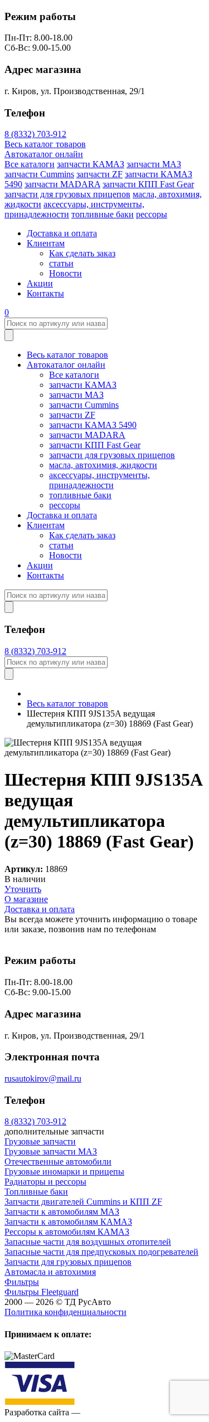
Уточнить (22, 889)
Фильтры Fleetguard (41, 1292)
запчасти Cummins (39, 174)
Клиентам (46, 243)
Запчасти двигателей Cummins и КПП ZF (83, 1201)
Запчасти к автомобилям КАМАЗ (68, 1221)
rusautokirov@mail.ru (42, 1078)
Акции (40, 283)
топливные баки (102, 214)
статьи (61, 263)
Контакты (45, 293)
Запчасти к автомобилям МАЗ (61, 1211)
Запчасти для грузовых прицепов (68, 1262)
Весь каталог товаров (45, 144)
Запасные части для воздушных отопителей (87, 1241)
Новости (65, 273)
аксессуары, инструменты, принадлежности (99, 480)
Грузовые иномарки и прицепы (64, 1171)
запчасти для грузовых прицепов (67, 194)
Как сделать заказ (82, 253)
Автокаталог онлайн (43, 154)
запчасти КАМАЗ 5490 (93, 425)
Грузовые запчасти (40, 1141)
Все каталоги (29, 164)
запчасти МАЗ (154, 164)
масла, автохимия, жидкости (103, 465)
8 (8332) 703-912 (35, 134)
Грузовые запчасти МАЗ (50, 1151)
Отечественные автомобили (57, 1161)
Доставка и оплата (62, 233)
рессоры (151, 214)
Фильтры (21, 1282)
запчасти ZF (99, 174)
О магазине (26, 899)
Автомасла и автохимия (50, 1272)
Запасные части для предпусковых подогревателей (101, 1252)
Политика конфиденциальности (65, 1312)
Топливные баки (36, 1191)
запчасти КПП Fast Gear (148, 184)
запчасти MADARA (62, 184)
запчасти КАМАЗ (90, 164)
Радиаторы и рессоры (45, 1181)
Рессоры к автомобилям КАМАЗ (66, 1231)
